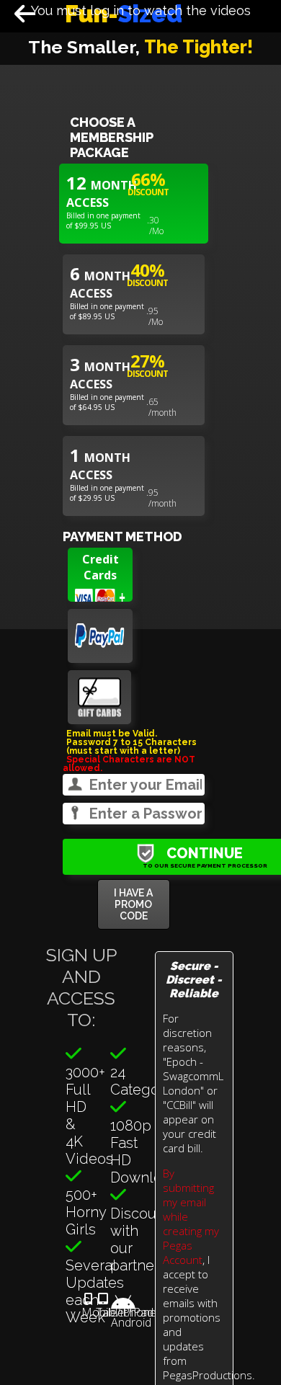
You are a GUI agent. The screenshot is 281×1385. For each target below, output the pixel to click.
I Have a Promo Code (133, 904)
